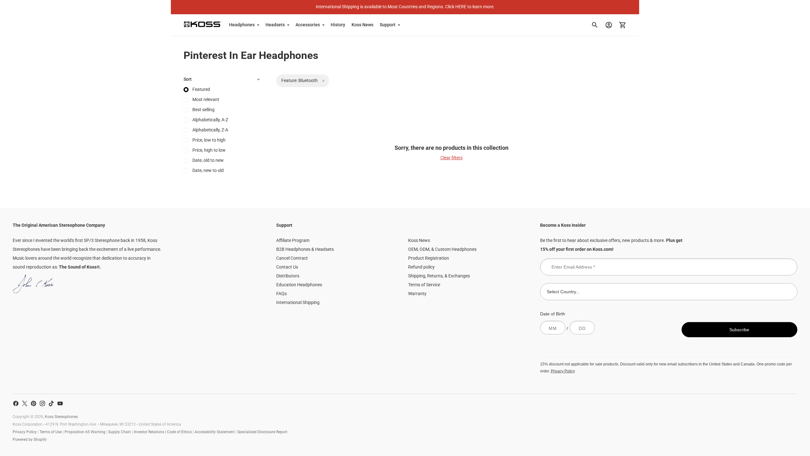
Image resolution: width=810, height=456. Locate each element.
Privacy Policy (563, 371)
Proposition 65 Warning (85, 432)
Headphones (242, 24)
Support (388, 24)
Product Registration (428, 258)
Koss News (362, 24)
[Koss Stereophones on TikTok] (51, 403)
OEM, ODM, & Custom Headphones (442, 249)
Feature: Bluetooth (299, 80)
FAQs (281, 293)
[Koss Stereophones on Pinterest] (33, 403)
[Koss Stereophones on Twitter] (25, 403)
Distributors (287, 275)
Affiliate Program (292, 240)
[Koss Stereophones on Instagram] (42, 403)
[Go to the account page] (609, 25)
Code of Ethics (179, 432)
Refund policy (421, 266)
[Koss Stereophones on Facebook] (16, 403)
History (338, 24)
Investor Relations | (150, 432)
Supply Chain (119, 432)
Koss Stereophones (61, 417)
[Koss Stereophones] (202, 24)
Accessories (308, 24)
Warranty (417, 293)
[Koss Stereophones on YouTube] (60, 403)
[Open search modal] (595, 25)
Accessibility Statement (214, 432)
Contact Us (287, 266)
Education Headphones (299, 284)
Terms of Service (424, 284)
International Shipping (298, 302)
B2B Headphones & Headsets (305, 249)
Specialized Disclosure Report (262, 432)
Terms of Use (51, 432)
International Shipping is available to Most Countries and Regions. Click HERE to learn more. (405, 6)
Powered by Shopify (30, 439)
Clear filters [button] (451, 157)
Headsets (275, 24)
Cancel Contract (292, 258)
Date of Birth (552, 313)
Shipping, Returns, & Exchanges (439, 275)
